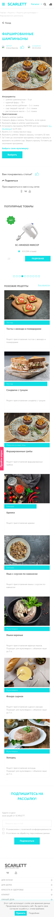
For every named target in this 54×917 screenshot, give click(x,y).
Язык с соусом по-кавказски (22, 574)
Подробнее (38, 258)
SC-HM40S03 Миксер (27, 245)
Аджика (10, 512)
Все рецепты (44, 285)
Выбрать (12, 154)
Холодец (11, 757)
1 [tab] (14, 276)
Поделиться (11, 180)
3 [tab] (19, 276)
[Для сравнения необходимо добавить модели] (50, 4)
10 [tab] (39, 276)
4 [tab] (22, 276)
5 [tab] (25, 276)
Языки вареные (14, 635)
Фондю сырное (14, 696)
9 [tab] (36, 276)
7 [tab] (30, 276)
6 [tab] (28, 276)
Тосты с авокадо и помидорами (23, 329)
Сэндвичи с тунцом (17, 390)
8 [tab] (33, 276)
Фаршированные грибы (19, 451)
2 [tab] (17, 276)
